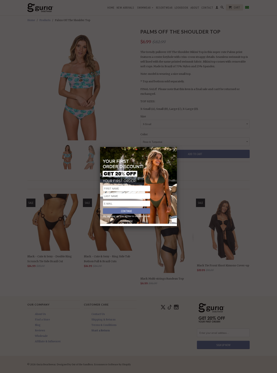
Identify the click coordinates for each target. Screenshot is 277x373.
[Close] (174, 150)
